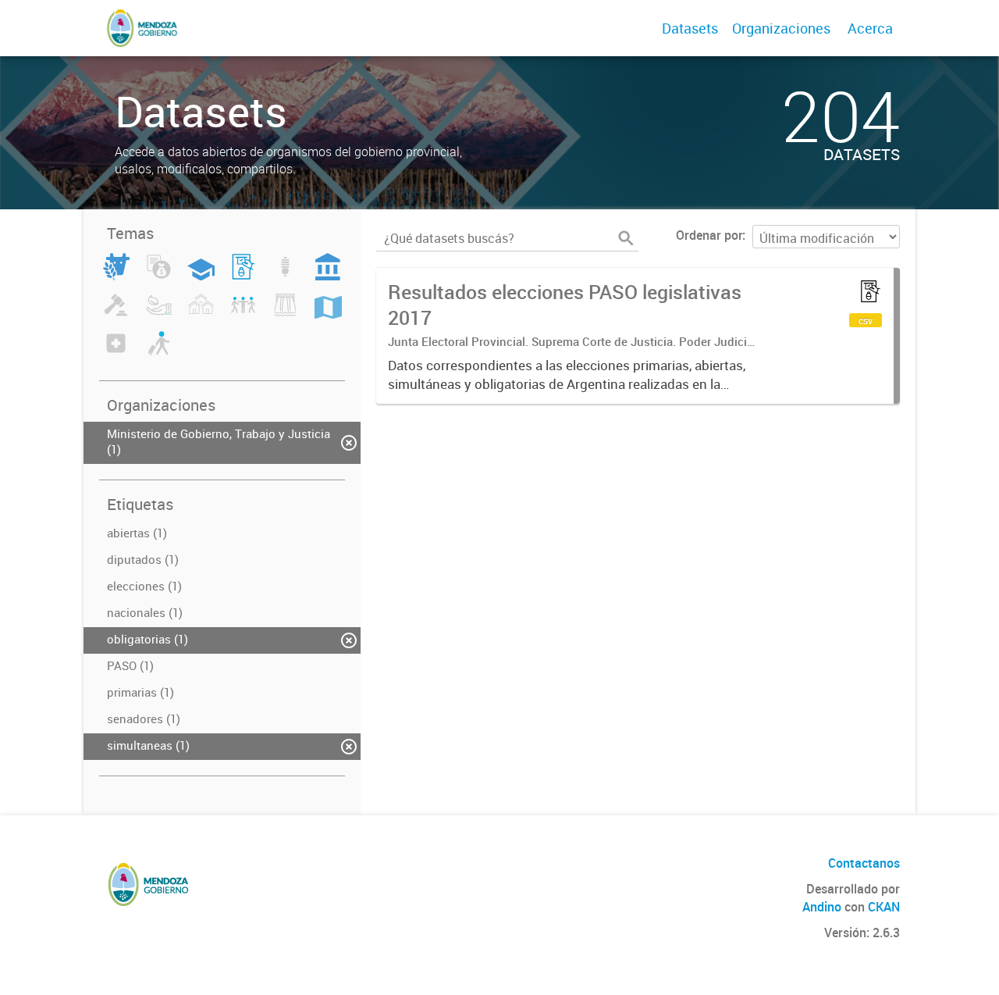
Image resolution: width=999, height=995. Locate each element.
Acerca (870, 28)
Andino (821, 906)
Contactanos (864, 863)
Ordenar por (709, 235)
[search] (625, 238)
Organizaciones (781, 28)
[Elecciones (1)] (243, 275)
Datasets (690, 28)
